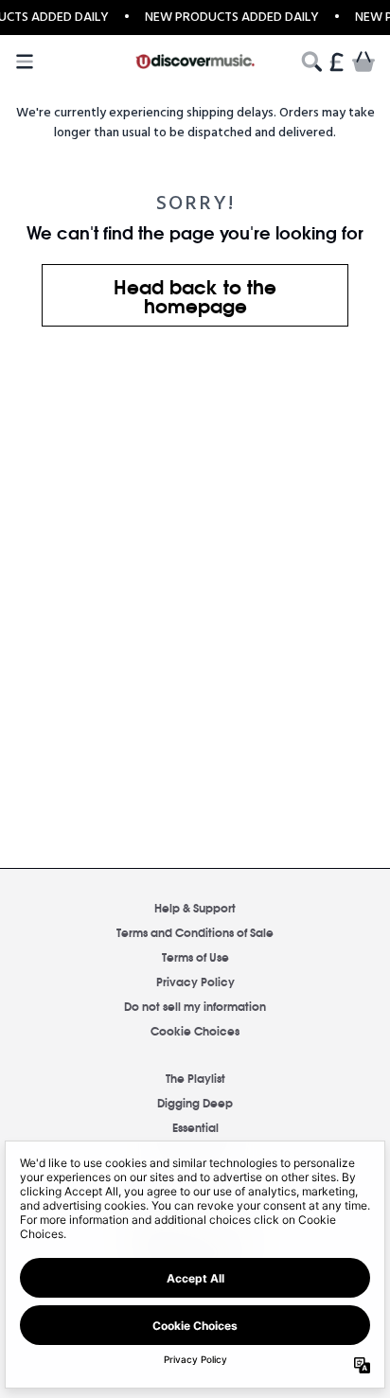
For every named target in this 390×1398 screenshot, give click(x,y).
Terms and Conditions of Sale (195, 932)
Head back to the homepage (195, 295)
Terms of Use (195, 956)
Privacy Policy (195, 981)
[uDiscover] (195, 61)
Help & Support (195, 907)
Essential (195, 1127)
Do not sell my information (195, 1006)
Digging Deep (195, 1102)
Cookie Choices (195, 1030)
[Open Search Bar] (310, 61)
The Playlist (195, 1078)
